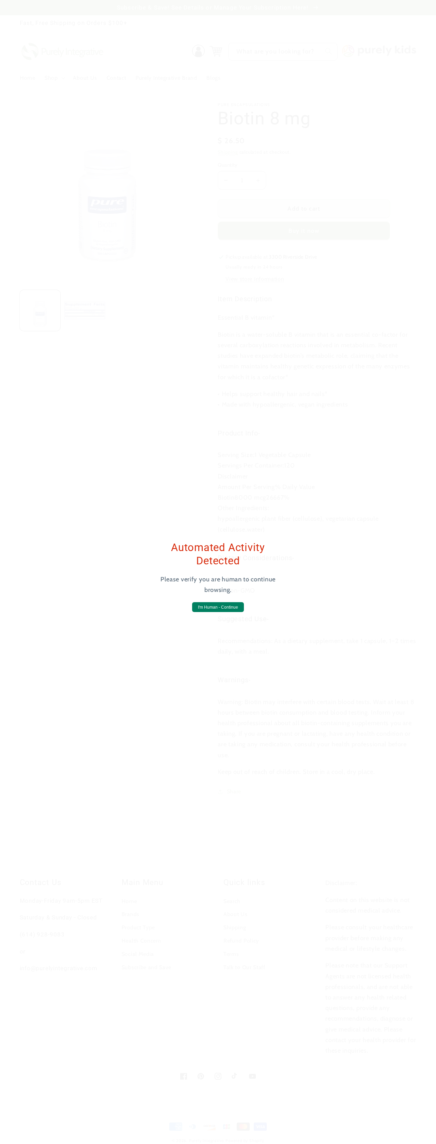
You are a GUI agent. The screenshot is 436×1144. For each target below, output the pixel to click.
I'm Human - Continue (218, 607)
